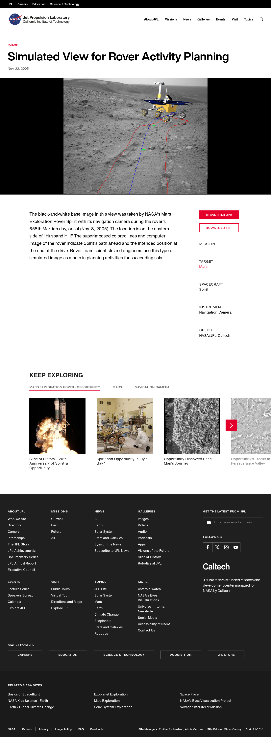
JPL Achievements (22, 550)
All (53, 538)
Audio (142, 531)
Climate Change (106, 614)
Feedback (96, 729)
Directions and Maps (66, 601)
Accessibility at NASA (154, 624)
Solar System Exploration (113, 707)
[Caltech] (216, 566)
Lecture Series (18, 589)
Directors (14, 525)
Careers (13, 531)
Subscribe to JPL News (111, 550)
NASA (11, 729)
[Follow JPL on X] (217, 547)
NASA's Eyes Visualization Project (205, 700)
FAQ (81, 729)
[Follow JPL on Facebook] (207, 547)
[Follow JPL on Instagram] (226, 547)
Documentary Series (23, 557)
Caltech (27, 729)
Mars (203, 266)
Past (54, 525)
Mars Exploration (107, 700)
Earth (98, 525)
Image (13, 45)
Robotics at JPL (150, 563)
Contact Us (146, 630)
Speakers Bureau (21, 595)
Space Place (189, 694)
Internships (16, 538)
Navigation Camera (152, 387)
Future (56, 531)
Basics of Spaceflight (24, 694)
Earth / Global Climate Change (31, 707)
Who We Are (17, 518)
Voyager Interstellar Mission (201, 707)
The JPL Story (18, 544)
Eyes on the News (107, 544)
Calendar (14, 601)
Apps (142, 544)
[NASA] (15, 19)
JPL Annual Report (22, 563)
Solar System (104, 531)
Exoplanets (102, 620)
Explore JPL (17, 608)
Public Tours (60, 589)
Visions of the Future (153, 550)
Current (57, 518)
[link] (135, 136)
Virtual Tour (60, 595)
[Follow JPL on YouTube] (235, 547)
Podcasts (145, 538)
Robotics (101, 633)
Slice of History (149, 557)
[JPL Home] (47, 19)
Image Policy (63, 729)
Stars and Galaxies (108, 538)
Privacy (43, 729)
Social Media (147, 617)
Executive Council (21, 569)
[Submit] (208, 522)
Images (143, 518)
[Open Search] (261, 19)
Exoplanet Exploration (111, 694)
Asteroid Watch (149, 589)
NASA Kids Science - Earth (28, 700)
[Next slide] (231, 425)
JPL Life (100, 589)
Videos (143, 525)
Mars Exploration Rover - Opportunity (64, 387)
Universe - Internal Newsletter (151, 609)
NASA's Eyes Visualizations (148, 597)
